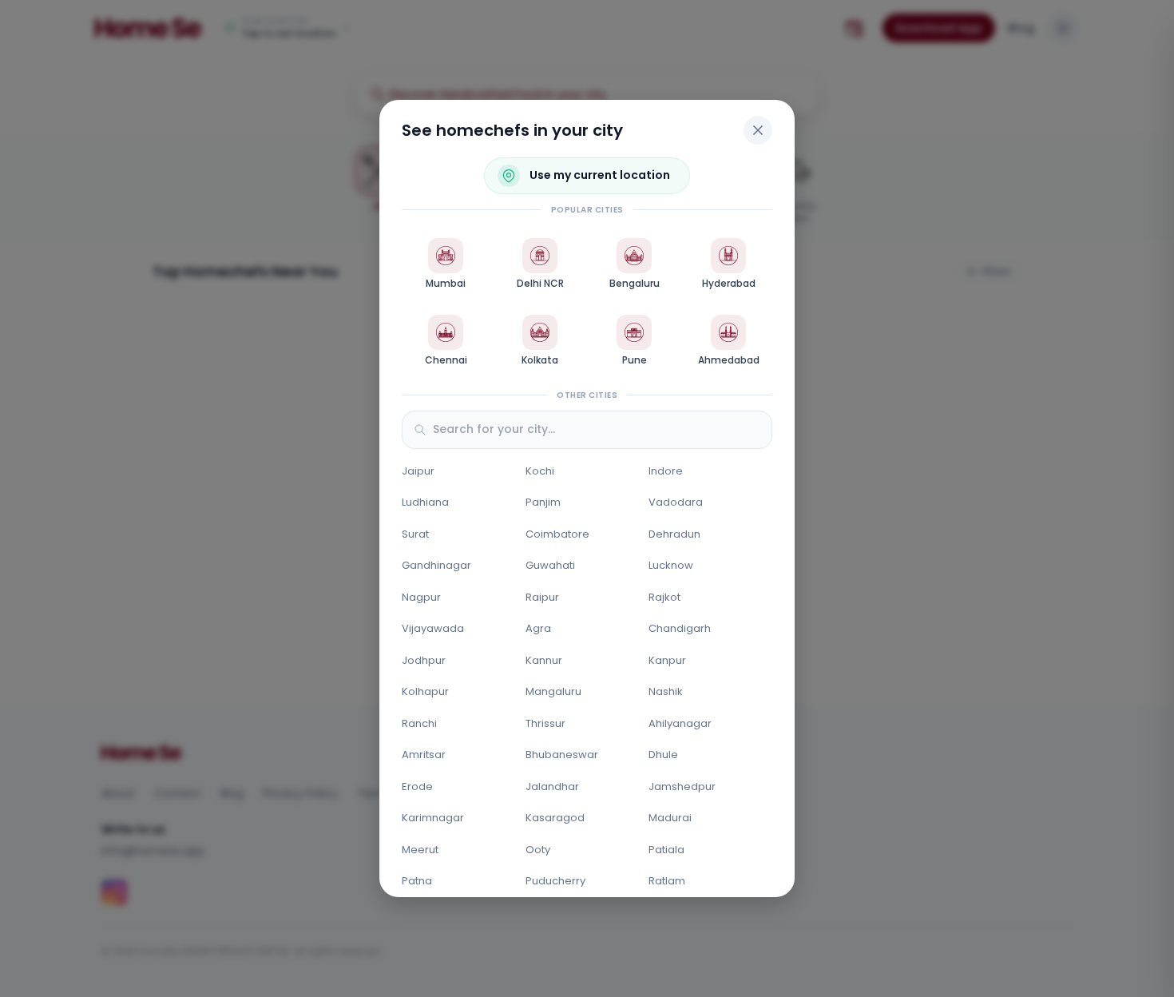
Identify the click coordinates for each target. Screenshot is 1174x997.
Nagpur (421, 597)
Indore (665, 471)
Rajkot (664, 597)
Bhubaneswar (562, 754)
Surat (415, 534)
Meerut (420, 849)
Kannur (544, 660)
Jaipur (418, 471)
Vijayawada (433, 628)
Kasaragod (555, 817)
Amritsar (424, 754)
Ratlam (666, 880)
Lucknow (670, 565)
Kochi (540, 471)
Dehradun (674, 534)
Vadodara (675, 502)
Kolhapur (425, 691)
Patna (417, 880)
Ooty (538, 849)
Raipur (542, 597)
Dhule (663, 754)
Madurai (670, 817)
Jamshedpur (682, 786)
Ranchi (419, 723)
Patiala (666, 849)
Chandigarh (679, 628)
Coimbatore (557, 534)
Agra (538, 628)
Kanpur (667, 660)
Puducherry (555, 880)
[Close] (758, 130)
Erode (417, 786)
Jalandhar (552, 786)
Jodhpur (424, 660)
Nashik (665, 691)
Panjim (543, 502)
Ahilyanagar (680, 723)
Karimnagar (433, 817)
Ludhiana (425, 502)
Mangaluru (553, 691)
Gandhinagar (436, 565)
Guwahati (550, 565)
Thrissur (545, 723)
